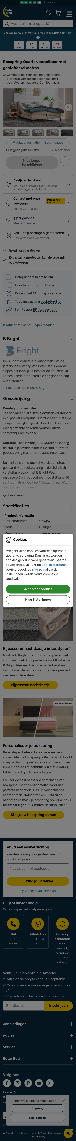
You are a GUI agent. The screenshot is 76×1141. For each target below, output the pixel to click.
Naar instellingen (38, 599)
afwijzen (38, 569)
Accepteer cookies (38, 589)
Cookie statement (55, 565)
